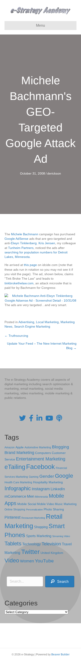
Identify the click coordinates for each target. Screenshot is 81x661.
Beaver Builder (60, 654)
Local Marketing (47, 322)
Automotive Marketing (38, 447)
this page (30, 265)
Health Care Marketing (18, 482)
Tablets (12, 543)
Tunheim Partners (21, 248)
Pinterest (12, 517)
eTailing (14, 466)
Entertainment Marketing (40, 458)
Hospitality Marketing (48, 482)
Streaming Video (61, 536)
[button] (59, 581)
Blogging (60, 447)
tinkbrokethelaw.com (19, 283)
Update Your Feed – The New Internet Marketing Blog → (41, 346)
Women (27, 561)
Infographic (17, 488)
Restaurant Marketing (33, 517)
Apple (20, 447)
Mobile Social (26, 504)
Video (11, 560)
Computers (43, 453)
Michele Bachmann (24, 234)
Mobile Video (45, 504)
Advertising (26, 322)
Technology (31, 544)
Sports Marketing (38, 536)
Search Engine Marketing (32, 326)
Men (30, 496)
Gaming (33, 476)
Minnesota (41, 496)
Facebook (40, 466)
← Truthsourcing (16, 335)
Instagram (41, 489)
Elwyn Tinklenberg (24, 243)
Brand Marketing (19, 452)
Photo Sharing (54, 509)
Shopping (41, 527)
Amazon (9, 447)
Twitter (30, 551)
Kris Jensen (46, 243)
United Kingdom (51, 553)
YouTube (44, 560)
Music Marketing (65, 504)
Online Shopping (14, 509)
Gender (46, 476)
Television (51, 543)
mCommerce (15, 496)
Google (64, 476)
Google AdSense (16, 238)
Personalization (34, 509)
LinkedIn (58, 489)
